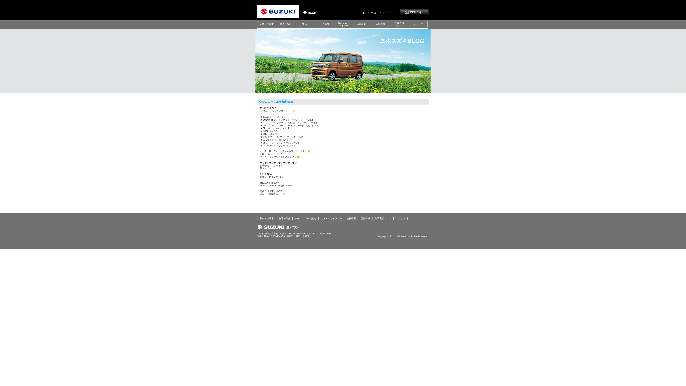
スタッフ (418, 24)
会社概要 (361, 24)
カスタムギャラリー (342, 24)
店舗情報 (380, 24)
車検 (304, 24)
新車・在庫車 (267, 24)
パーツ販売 (323, 24)
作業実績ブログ (399, 24)
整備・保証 (286, 24)
